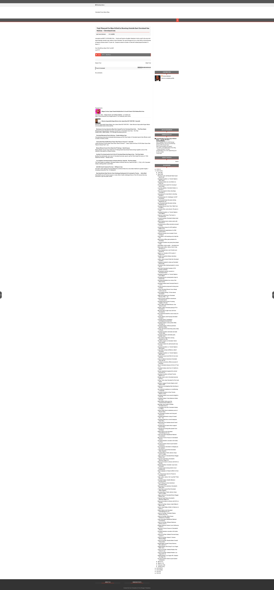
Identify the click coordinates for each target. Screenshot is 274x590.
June (159, 172)
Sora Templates (133, 588)
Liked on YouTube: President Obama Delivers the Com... (167, 514)
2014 (157, 570)
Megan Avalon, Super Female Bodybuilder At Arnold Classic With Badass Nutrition (123, 111)
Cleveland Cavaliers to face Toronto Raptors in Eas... (166, 393)
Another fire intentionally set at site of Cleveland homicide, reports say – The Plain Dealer (120, 154)
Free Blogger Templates (144, 588)
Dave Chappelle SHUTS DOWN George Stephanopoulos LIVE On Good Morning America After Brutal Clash (165, 143)
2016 (157, 171)
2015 (157, 568)
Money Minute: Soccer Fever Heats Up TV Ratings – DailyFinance (113, 148)
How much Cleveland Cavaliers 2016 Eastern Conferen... (167, 269)
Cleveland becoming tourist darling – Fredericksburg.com (111, 135)
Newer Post (98, 63)
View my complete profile (167, 78)
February (160, 565)
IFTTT (98, 50)
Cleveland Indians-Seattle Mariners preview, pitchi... (166, 480)
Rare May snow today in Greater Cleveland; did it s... (165, 405)
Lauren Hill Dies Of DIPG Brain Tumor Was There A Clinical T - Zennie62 (114, 141)
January (160, 566)
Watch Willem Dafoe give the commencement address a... (165, 402)
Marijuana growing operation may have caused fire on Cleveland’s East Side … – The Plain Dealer (121, 129)
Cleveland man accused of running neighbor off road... (166, 302)
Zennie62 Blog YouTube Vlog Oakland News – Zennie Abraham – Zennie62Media (166, 140)
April (159, 561)
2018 (157, 169)
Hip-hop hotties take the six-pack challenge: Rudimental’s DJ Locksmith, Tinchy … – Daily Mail (121, 173)
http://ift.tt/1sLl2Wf (109, 48)
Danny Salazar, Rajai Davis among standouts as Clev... (166, 338)
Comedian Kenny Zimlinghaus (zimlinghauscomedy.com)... (165, 320)
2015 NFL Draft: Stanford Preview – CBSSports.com (109, 167)
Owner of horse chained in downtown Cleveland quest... (167, 299)
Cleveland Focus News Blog (102, 12)
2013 (157, 571)
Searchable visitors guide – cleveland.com (168, 245)
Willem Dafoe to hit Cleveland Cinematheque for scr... (165, 432)
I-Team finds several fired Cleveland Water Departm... (167, 450)
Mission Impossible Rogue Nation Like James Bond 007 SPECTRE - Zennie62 (121, 121)
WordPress (108, 54)
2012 (157, 573)
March (159, 563)
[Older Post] (273, 295)
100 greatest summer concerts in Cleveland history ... (166, 272)
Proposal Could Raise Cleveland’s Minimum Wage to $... (166, 459)
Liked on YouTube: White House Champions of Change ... (165, 517)
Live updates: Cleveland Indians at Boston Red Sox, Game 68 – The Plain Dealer (116, 160)
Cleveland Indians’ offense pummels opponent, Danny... (167, 326)
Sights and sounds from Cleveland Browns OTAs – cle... (166, 296)
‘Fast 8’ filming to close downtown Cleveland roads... (166, 483)
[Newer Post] (1, 295)
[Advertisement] (153, 12)
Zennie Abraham (167, 76)
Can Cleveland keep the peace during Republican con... (167, 200)
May (159, 174)
